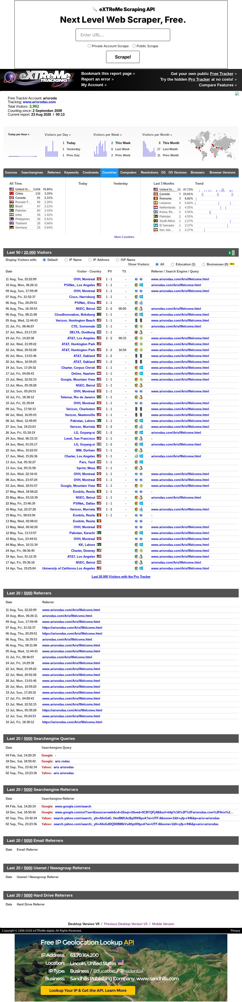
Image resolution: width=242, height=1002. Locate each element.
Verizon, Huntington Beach (75, 320)
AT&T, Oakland (84, 356)
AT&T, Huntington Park (78, 344)
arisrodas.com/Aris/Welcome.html (176, 285)
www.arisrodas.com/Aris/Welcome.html (180, 279)
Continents (91, 172)
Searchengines (32, 172)
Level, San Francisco (79, 438)
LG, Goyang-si (84, 432)
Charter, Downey (83, 550)
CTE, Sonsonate (83, 326)
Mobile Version (163, 924)
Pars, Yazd (87, 462)
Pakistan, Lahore (82, 421)
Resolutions (149, 172)
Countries (109, 172)
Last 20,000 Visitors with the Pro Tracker (121, 576)
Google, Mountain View (78, 379)
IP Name (75, 260)
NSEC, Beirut (85, 308)
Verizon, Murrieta (82, 427)
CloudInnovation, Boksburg (75, 314)
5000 (28, 593)
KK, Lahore (87, 545)
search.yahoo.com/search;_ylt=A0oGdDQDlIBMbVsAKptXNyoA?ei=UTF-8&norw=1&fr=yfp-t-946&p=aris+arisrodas (136, 824)
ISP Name (127, 260)
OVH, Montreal (84, 279)
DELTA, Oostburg (82, 332)
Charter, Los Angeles (80, 456)
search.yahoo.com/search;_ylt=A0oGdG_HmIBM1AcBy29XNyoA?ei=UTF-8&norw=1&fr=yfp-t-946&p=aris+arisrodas (137, 818)
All (161, 264)
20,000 (30, 252)
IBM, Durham (85, 450)
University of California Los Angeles (68, 568)
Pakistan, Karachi (82, 533)
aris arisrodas (64, 767)
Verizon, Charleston (80, 409)
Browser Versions (222, 172)
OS (163, 172)
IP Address (100, 260)
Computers (128, 172)
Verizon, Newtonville (80, 415)
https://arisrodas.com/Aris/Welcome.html (72, 627)
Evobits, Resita (84, 491)
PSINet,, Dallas (84, 503)
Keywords (71, 172)
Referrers (54, 172)
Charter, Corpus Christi (78, 367)
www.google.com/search (73, 806)
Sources (11, 172)
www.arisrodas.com (39, 102)
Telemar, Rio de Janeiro (77, 397)
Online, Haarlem (83, 373)
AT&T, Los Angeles (81, 338)
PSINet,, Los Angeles (79, 285)
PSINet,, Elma (85, 303)
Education (185, 264)
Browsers (197, 172)
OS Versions (178, 172)
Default (52, 260)
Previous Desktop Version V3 (125, 924)
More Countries (124, 237)
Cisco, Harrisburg (82, 297)
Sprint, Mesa (86, 468)
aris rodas (62, 761)
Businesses (217, 264)
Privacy (235, 930)
